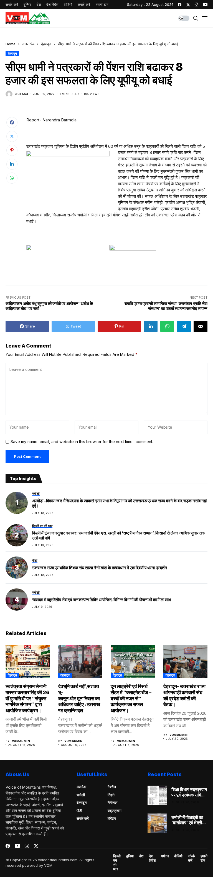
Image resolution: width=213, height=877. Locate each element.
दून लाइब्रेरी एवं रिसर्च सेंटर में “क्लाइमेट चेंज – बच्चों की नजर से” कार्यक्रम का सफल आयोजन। (131, 698)
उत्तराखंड (28, 44)
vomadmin (21, 741)
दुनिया (130, 856)
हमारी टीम (204, 858)
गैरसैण (112, 786)
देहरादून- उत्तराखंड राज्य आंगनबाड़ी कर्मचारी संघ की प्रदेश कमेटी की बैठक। (184, 695)
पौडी (79, 810)
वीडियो (178, 856)
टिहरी (111, 795)
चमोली (81, 795)
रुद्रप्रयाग (114, 810)
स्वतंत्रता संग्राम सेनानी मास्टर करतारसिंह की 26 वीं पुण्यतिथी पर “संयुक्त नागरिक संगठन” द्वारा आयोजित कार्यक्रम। (27, 698)
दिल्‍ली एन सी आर (117, 862)
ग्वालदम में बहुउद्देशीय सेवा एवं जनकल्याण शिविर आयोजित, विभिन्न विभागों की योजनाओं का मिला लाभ (101, 599)
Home (11, 44)
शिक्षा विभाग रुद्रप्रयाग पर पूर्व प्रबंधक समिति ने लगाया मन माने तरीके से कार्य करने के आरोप (189, 792)
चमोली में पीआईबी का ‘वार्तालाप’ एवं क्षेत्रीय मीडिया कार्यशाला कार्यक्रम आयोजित (188, 820)
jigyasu (21, 94)
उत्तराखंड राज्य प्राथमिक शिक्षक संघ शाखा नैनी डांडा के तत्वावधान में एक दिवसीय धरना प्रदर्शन (99, 567)
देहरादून (46, 44)
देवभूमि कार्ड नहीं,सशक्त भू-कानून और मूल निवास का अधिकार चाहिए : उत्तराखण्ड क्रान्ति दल (79, 698)
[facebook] (179, 4)
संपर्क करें (83, 818)
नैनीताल (113, 802)
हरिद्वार (112, 818)
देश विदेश (152, 858)
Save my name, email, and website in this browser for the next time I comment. (82, 441)
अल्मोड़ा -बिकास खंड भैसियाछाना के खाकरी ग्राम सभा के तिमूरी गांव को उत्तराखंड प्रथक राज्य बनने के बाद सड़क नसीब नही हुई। (119, 503)
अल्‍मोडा (81, 786)
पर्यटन (165, 856)
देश (141, 856)
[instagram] (196, 4)
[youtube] (205, 4)
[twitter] (188, 4)
